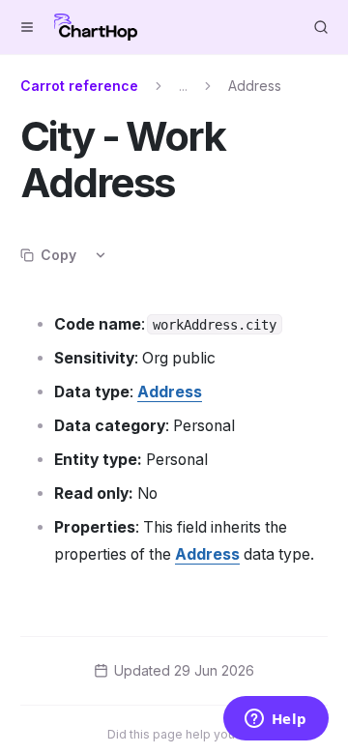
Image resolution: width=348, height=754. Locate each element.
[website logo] (95, 27)
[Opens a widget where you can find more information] (275, 720)
